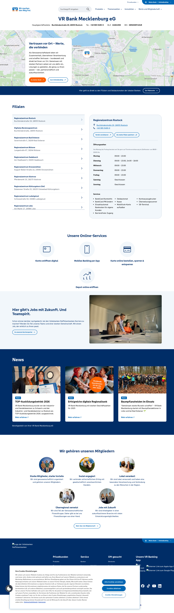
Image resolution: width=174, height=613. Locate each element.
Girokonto (111, 562)
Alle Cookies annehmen (114, 582)
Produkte (56, 562)
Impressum (42, 602)
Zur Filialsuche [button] (150, 91)
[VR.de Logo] (25, 9)
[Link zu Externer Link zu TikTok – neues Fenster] (148, 586)
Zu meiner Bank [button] (36, 80)
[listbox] (48, 162)
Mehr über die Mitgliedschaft (85, 526)
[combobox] (72, 9)
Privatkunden (131, 2)
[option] (48, 119)
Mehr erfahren (21, 417)
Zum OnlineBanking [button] (56, 80)
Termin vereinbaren (101, 135)
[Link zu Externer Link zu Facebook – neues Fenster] (143, 586)
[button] (9, 588)
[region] (74, 587)
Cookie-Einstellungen (114, 595)
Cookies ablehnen (114, 588)
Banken (83, 562)
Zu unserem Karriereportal (23, 332)
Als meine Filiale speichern (125, 135)
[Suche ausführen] (88, 9)
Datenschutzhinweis (31, 602)
